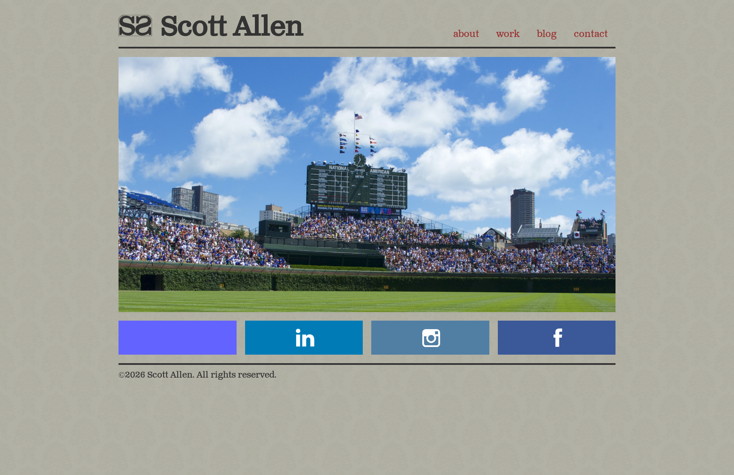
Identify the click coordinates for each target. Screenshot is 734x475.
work (507, 34)
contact (591, 34)
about (466, 34)
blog (546, 34)
